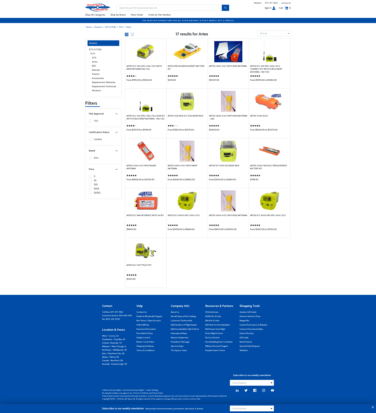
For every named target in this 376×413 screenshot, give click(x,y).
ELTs (121, 27)
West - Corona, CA (110, 335)
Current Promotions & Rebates (253, 324)
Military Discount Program (216, 346)
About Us (175, 312)
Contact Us (286, 3)
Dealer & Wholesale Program (149, 316)
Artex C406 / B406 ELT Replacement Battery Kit (268, 167)
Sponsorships (177, 346)
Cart (285, 7)
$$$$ (96, 188)
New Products (246, 341)
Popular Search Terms (215, 350)
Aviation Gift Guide (248, 312)
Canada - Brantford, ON (112, 360)
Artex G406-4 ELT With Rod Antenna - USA (228, 117)
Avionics (98, 27)
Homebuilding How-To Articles (219, 341)
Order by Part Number (159, 14)
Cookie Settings (152, 390)
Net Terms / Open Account (148, 320)
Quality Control (143, 337)
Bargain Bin (244, 320)
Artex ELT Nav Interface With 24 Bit (145, 215)
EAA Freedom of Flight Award (184, 324)
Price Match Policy (144, 333)
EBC (94, 65)
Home (89, 27)
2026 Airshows (212, 312)
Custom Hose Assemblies (251, 329)
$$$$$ (97, 192)
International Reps (179, 333)
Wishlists (257, 3)
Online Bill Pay (142, 324)
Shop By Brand (117, 14)
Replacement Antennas (104, 86)
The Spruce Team (179, 350)
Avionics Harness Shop (250, 316)
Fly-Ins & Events (212, 337)
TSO (96, 120)
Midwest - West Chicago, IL (114, 346)
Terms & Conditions (145, 350)
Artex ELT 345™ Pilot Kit (139, 265)
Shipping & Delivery (145, 346)
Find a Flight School (214, 333)
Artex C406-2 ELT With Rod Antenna (228, 66)
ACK (94, 57)
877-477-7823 (271, 3)
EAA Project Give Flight (215, 329)
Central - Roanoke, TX (112, 343)
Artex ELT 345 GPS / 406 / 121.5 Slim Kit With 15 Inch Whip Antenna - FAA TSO (145, 117)
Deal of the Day (247, 333)
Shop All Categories (95, 14)
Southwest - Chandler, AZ (113, 339)
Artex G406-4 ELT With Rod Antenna (228, 215)
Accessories (98, 78)
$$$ (96, 184)
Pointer (95, 74)
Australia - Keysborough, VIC (114, 364)
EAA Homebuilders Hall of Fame (185, 329)
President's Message (180, 341)
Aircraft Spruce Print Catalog (183, 316)
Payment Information (146, 329)
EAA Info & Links (212, 320)
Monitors (96, 90)
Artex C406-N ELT (259, 115)
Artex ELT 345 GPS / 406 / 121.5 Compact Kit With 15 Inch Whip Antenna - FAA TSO (266, 69)
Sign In (268, 7)
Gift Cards (244, 337)
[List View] (132, 34)
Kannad (96, 70)
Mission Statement (179, 337)
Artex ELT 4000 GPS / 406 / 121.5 (184, 215)
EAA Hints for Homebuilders (217, 324)
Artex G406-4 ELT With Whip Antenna (182, 167)
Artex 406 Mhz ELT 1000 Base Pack (185, 115)
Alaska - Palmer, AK (110, 357)
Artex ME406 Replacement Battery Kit (186, 67)
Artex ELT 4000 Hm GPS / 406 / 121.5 (268, 215)
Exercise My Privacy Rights (133, 390)
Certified (98, 139)
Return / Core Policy (145, 341)
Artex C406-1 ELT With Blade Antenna (141, 167)
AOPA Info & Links (213, 316)
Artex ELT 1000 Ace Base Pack (224, 165)
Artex (128, 27)
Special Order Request (250, 346)
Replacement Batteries (103, 82)
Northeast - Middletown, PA (114, 350)
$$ (95, 180)
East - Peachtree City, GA (113, 353)
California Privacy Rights (111, 390)
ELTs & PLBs (110, 27)
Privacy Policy (157, 393)
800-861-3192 (125, 315)
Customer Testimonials (181, 320)
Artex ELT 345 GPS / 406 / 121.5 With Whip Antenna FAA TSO (144, 67)
